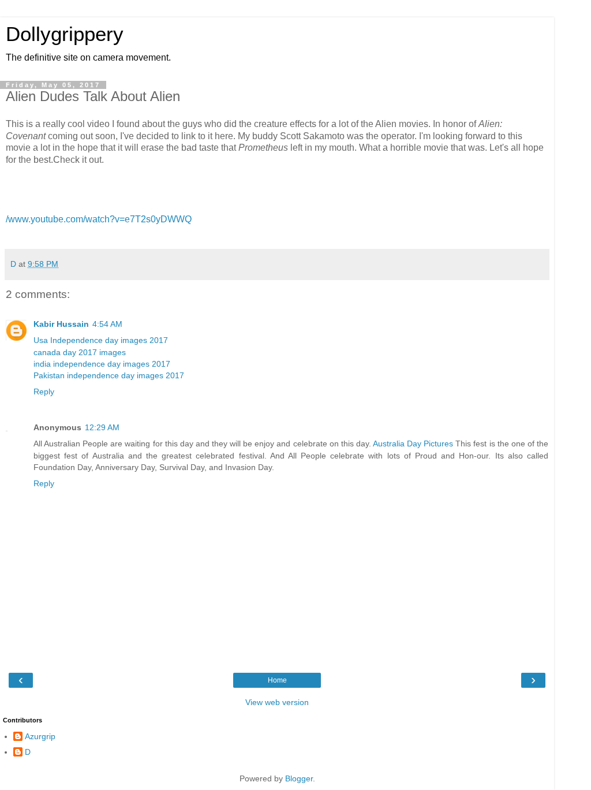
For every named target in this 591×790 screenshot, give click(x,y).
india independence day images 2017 (101, 363)
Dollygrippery (65, 34)
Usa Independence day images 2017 (100, 340)
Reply (43, 391)
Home (277, 680)
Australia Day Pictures (413, 443)
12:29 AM (102, 427)
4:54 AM (107, 324)
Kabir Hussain (61, 324)
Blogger (299, 778)
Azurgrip (40, 736)
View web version (277, 702)
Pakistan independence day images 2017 (108, 375)
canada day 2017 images (79, 352)
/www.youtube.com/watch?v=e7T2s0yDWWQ (99, 219)
